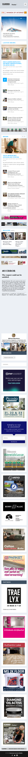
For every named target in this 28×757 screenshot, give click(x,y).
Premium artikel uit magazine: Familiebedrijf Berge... (11, 35)
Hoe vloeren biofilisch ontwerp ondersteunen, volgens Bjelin (12, 63)
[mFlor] (14, 597)
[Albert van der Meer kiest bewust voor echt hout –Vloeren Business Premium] (5, 183)
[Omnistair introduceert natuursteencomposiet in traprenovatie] (5, 80)
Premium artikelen (15, 188)
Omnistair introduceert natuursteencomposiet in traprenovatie (14, 80)
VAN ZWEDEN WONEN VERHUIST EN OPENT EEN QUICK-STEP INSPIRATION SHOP (16, 195)
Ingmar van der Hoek (10, 66)
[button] (5, 347)
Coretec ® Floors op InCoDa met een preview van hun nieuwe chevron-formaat (15, 119)
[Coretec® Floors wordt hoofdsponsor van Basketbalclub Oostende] (5, 172)
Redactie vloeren (14, 186)
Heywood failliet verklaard (14, 99)
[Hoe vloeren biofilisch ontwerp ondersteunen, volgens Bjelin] (14, 52)
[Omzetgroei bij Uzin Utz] (5, 91)
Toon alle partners (9, 609)
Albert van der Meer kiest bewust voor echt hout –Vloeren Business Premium (15, 184)
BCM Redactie (13, 209)
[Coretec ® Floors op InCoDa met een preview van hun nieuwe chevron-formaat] (5, 118)
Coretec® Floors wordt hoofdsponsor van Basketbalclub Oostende (14, 172)
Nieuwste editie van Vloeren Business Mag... (7, 243)
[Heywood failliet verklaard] (5, 100)
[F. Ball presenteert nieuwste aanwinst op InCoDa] (5, 108)
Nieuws (4, 68)
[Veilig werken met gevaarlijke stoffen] (14, 145)
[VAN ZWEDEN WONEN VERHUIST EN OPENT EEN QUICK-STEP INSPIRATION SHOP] (5, 195)
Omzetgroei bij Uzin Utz (14, 90)
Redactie (12, 198)
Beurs (12, 123)
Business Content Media (16, 753)
